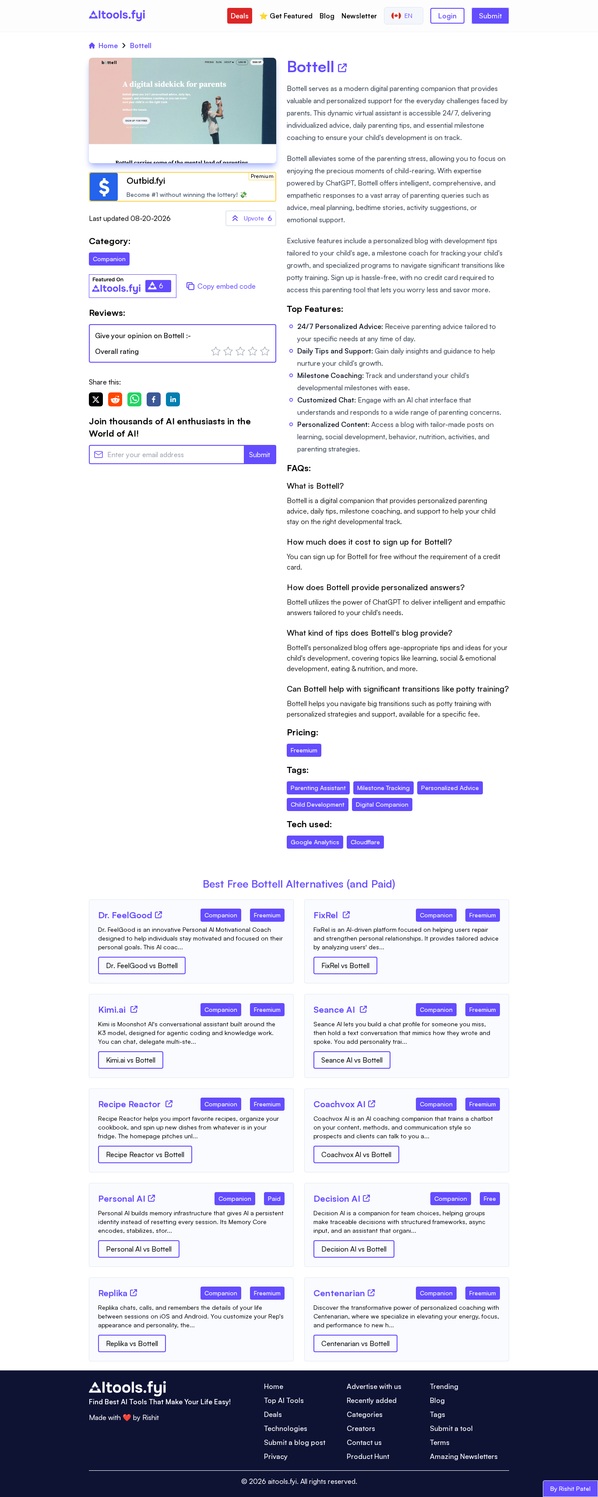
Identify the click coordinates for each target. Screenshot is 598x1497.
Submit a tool (451, 1428)
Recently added (372, 1400)
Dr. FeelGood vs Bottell (142, 965)
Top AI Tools (284, 1400)
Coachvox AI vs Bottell (356, 1154)
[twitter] (96, 399)
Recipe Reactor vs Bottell (145, 1154)
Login (447, 15)
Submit (490, 15)
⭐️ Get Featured (286, 15)
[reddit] (115, 399)
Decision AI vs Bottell (354, 1249)
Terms (440, 1442)
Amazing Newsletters (464, 1456)
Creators (361, 1428)
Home (108, 45)
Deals (240, 15)
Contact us (364, 1442)
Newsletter (359, 15)
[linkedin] (173, 399)
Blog (327, 15)
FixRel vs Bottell (345, 965)
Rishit (150, 1417)
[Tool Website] (158, 914)
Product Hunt (368, 1456)
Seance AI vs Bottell (352, 1060)
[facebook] (154, 399)
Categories (365, 1414)
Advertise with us (374, 1386)
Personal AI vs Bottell (139, 1249)
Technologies (285, 1428)
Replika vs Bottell (132, 1343)
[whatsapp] (134, 399)
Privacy (276, 1456)
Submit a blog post (294, 1442)
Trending (444, 1386)
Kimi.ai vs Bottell (130, 1060)
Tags (437, 1414)
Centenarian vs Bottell (355, 1343)
